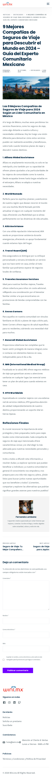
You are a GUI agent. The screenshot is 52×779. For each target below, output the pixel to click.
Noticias (6, 717)
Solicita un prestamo (12, 721)
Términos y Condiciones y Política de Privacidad (24, 759)
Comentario (7, 578)
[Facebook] (4, 702)
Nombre (6, 615)
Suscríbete (7, 725)
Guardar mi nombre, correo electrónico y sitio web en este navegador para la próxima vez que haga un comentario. (24, 658)
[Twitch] (19, 702)
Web (4, 643)
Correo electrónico (9, 629)
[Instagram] (9, 702)
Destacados (35, 70)
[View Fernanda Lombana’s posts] (26, 507)
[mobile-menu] (47, 4)
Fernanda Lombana (6, 71)
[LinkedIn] (14, 702)
